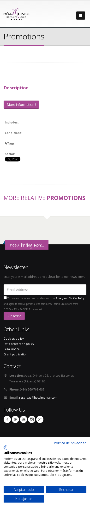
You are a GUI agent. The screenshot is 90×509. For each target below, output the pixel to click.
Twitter (15, 419)
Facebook (7, 419)
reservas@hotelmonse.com (38, 397)
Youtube (23, 419)
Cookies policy (14, 338)
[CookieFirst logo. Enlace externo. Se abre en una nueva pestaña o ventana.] (5, 447)
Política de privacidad (70, 443)
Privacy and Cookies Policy (69, 298)
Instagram (31, 419)
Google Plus (39, 419)
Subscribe (14, 316)
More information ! (21, 104)
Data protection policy (19, 344)
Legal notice (12, 349)
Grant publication (15, 354)
